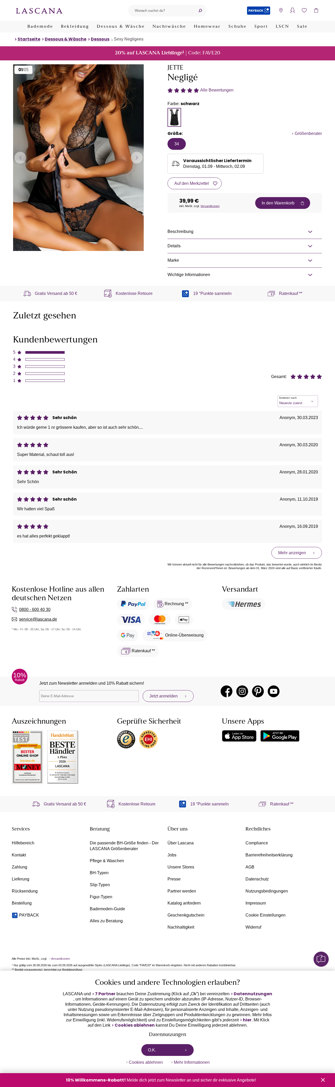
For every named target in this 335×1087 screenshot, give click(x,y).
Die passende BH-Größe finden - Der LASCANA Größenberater (124, 846)
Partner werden (182, 891)
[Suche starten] (200, 10)
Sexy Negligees (128, 39)
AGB (249, 867)
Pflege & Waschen (107, 861)
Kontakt (19, 855)
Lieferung (20, 879)
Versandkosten (210, 206)
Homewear (207, 27)
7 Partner (105, 994)
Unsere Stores (181, 867)
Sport (261, 27)
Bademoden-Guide (107, 909)
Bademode (40, 27)
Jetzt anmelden (163, 696)
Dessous (100, 39)
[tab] (174, 117)
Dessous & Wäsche (121, 27)
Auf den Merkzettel (191, 183)
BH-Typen (99, 873)
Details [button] (174, 246)
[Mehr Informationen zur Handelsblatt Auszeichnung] (63, 757)
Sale (302, 27)
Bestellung (22, 903)
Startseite (29, 39)
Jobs (172, 855)
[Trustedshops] (126, 739)
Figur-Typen (101, 897)
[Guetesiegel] (148, 739)
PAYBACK (29, 915)
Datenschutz (257, 879)
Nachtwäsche (169, 27)
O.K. (152, 1050)
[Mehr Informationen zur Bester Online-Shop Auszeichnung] (27, 757)
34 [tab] (176, 144)
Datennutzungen (253, 994)
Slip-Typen (100, 885)
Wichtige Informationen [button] (189, 274)
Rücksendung (25, 891)
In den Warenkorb (278, 203)
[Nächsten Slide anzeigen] (137, 157)
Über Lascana (181, 843)
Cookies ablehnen (135, 1025)
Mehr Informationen (192, 1062)
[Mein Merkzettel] (304, 10)
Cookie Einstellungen (265, 915)
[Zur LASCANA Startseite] (39, 10)
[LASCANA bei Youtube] (274, 691)
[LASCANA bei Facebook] (226, 691)
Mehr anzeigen (292, 553)
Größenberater (308, 133)
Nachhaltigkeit (181, 927)
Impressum (255, 903)
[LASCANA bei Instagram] (242, 691)
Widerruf (253, 927)
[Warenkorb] (316, 10)
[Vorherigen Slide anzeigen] (20, 157)
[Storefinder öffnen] (281, 10)
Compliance (256, 843)
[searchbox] (161, 10)
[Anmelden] (292, 10)
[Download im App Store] (239, 736)
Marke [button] (173, 260)
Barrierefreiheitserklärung (269, 855)
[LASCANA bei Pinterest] (258, 691)
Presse (174, 879)
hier (247, 1020)
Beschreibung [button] (180, 231)
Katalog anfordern (184, 903)
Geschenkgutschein (186, 915)
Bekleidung (75, 27)
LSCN (282, 27)
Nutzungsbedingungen (266, 891)
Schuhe (237, 27)
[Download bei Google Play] (279, 736)
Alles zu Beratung (106, 921)
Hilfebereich (23, 843)
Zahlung (19, 867)
